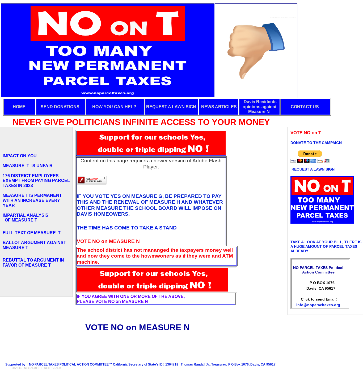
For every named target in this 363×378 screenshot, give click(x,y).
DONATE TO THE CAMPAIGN (316, 143)
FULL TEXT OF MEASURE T (33, 233)
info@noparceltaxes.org (318, 305)
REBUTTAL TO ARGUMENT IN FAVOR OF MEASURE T (33, 262)
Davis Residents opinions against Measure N (260, 106)
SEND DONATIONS (60, 107)
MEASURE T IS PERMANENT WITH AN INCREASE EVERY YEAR (32, 200)
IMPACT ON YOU (20, 156)
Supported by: (15, 364)
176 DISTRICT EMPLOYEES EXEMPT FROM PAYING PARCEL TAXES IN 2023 (36, 180)
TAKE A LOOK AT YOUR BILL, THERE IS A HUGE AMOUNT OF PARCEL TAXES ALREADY (325, 246)
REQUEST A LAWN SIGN (171, 107)
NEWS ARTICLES (219, 107)
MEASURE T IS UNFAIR (28, 165)
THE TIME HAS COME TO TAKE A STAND (127, 228)
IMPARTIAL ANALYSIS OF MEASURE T (25, 218)
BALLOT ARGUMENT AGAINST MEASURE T (34, 245)
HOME (19, 107)
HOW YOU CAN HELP (114, 107)
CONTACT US (305, 107)
